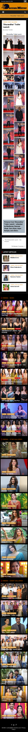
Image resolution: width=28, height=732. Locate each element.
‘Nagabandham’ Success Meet (11, 598)
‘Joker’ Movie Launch (9, 666)
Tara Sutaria (6, 525)
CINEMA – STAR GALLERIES (12, 439)
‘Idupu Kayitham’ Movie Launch (12, 717)
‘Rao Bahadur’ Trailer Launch (11, 615)
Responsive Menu (25, 1)
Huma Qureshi (14, 286)
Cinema (5, 22)
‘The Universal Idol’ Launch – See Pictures (13, 240)
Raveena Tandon (15, 277)
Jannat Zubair (6, 576)
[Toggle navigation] (3, 12)
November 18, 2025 (8, 30)
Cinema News (10, 311)
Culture (17, 378)
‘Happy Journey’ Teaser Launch (12, 649)
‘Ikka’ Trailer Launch (8, 632)
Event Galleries (12, 22)
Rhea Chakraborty (16, 267)
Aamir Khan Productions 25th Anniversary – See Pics (11, 434)
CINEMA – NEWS (8, 298)
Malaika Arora (14, 257)
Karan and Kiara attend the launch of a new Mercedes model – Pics (13, 417)
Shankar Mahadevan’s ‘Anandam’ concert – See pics (12, 382)
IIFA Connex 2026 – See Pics (11, 400)
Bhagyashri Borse (7, 559)
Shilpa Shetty (6, 542)
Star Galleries (19, 256)
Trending (17, 311)
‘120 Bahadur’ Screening (17, 246)
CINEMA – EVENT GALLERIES (12, 581)
